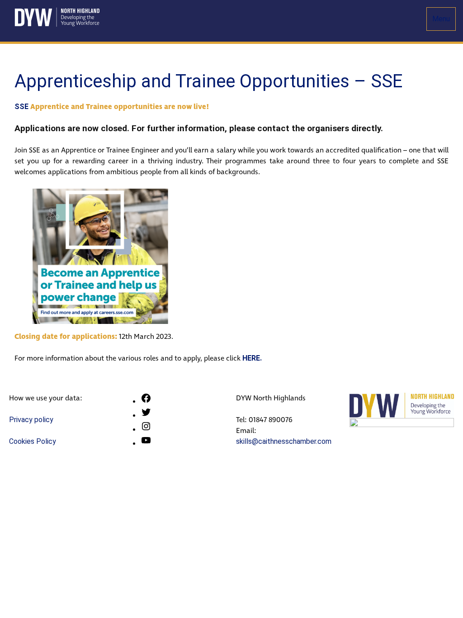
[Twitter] (146, 415)
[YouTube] (146, 443)
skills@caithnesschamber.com (283, 441)
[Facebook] (146, 401)
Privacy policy (31, 419)
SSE (21, 106)
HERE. (252, 358)
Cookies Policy (32, 441)
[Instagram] (146, 429)
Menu (441, 18)
